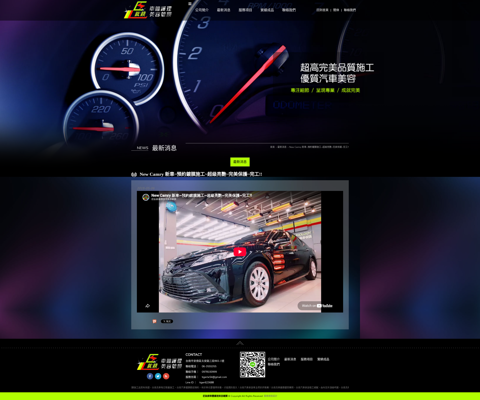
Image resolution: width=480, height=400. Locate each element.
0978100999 (209, 372)
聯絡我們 (350, 10)
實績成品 (267, 10)
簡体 (336, 10)
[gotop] (240, 342)
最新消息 (223, 10)
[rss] (166, 376)
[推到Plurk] (154, 321)
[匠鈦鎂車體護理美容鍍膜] (158, 362)
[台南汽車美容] (146, 10)
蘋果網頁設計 (270, 396)
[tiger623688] (252, 364)
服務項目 (245, 10)
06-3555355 (209, 366)
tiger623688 (206, 382)
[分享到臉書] (150, 376)
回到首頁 (322, 10)
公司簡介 (202, 10)
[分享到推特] (158, 376)
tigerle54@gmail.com (214, 377)
